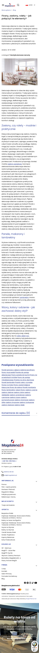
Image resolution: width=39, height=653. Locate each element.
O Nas (4, 569)
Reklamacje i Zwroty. (9, 497)
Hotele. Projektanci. (8, 535)
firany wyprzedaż (8, 372)
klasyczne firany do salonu (12, 387)
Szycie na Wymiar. (8, 527)
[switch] (34, 650)
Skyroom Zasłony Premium (11, 556)
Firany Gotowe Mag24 (9, 561)
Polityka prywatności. (9, 494)
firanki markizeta (29, 387)
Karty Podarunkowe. (8, 540)
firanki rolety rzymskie (23, 382)
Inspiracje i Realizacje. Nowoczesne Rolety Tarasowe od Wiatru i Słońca (16, 517)
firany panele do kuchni (20, 375)
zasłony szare (15, 397)
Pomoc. (4, 484)
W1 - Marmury (6, 548)
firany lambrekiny (8, 390)
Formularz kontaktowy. (9, 576)
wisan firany (20, 390)
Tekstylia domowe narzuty (20, 55)
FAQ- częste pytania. (9, 487)
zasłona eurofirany (27, 370)
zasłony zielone (7, 392)
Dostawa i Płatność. (8, 489)
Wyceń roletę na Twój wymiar (19, 638)
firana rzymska (7, 385)
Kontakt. (4, 571)
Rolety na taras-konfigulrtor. (11, 520)
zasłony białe (19, 405)
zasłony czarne (31, 390)
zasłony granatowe (17, 395)
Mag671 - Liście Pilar (8, 551)
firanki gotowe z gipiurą (11, 370)
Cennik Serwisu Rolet (9, 532)
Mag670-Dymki (7, 553)
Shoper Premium (30, 599)
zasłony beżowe (8, 405)
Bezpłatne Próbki (7, 513)
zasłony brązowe (12, 402)
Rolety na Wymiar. (8, 530)
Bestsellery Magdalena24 (10, 558)
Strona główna (6, 10)
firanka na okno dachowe (24, 380)
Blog (14, 10)
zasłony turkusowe (27, 402)
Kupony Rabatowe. (8, 537)
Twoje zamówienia (8, 505)
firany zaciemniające (22, 385)
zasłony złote (19, 392)
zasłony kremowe (21, 400)
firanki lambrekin (8, 382)
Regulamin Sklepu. (8, 492)
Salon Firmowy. (7, 574)
